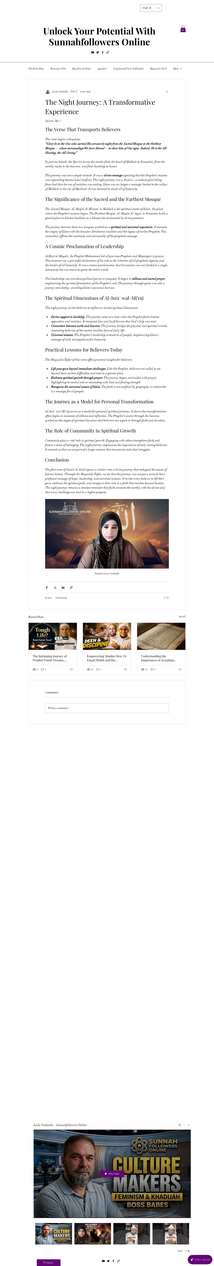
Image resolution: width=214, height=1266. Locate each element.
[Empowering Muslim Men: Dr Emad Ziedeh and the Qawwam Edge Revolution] (107, 636)
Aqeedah (101, 68)
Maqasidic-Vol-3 (158, 68)
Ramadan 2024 (58, 68)
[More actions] (167, 92)
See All (182, 616)
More (176, 68)
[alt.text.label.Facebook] (102, 52)
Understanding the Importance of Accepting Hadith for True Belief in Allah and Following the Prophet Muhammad (161, 658)
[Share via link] (71, 587)
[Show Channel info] (187, 1125)
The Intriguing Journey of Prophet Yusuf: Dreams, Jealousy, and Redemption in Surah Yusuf (51, 658)
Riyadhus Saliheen (81, 68)
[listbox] (151, 8)
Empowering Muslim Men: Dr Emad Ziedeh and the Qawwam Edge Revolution (107, 658)
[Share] (179, 1125)
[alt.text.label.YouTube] (92, 52)
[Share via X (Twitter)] (55, 587)
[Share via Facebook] (46, 587)
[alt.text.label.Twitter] (97, 52)
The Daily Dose (36, 68)
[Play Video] (53, 1234)
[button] (151, 8)
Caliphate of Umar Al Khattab (128, 68)
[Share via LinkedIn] (63, 587)
